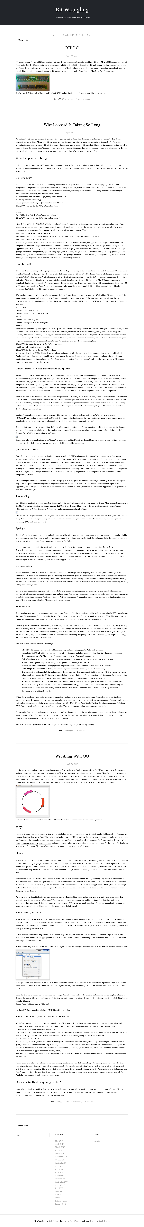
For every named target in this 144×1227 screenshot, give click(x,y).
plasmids (79, 834)
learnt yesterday (27, 138)
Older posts (22, 39)
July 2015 (59, 1150)
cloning (110, 840)
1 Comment (80, 730)
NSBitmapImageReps (91, 405)
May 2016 (59, 1140)
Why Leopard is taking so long (72, 124)
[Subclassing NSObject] (33, 979)
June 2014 (59, 1172)
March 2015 (60, 1153)
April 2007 (59, 1194)
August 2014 (60, 1166)
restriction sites (45, 843)
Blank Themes (104, 1221)
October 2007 (60, 1178)
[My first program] (33, 816)
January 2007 (60, 1204)
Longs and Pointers (40, 276)
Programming (76, 1101)
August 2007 (60, 1185)
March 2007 (60, 1197)
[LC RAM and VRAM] (33, 90)
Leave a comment (83, 99)
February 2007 (61, 1200)
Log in (97, 1140)
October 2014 (60, 1159)
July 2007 (59, 1188)
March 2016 (60, 1147)
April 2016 (59, 1144)
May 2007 (59, 1191)
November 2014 (61, 1156)
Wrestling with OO (72, 756)
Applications (64, 1101)
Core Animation (88, 427)
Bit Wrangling (72, 9)
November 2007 (61, 1175)
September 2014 (61, 1162)
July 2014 (59, 1169)
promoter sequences (29, 843)
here (97, 144)
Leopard (70, 730)
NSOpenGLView (22, 417)
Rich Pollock (53, 1221)
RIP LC (72, 48)
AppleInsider (31, 144)
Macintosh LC (46, 61)
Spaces (29, 427)
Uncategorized (68, 99)
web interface (94, 653)
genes (18, 843)
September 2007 (61, 1181)
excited (29, 505)
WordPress (74, 1221)
